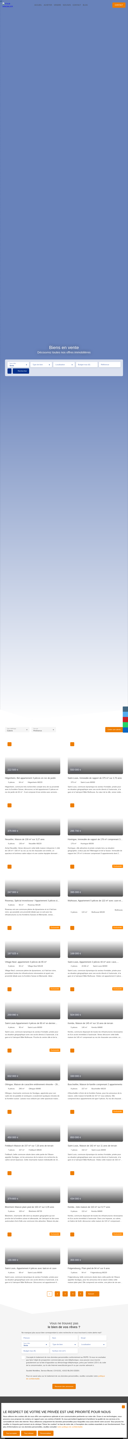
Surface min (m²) (59, 1351)
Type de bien (38, 365)
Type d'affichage (11, 728)
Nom (54, 1338)
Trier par (35, 728)
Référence (105, 365)
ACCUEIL (38, 5)
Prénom (27, 1338)
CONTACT (77, 5)
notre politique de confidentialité (69, 1427)
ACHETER (48, 5)
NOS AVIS (67, 5)
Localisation (60, 365)
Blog (85, 5)
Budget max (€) (84, 365)
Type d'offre (12, 363)
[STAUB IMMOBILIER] (10, 5)
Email (83, 1338)
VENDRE (57, 5)
